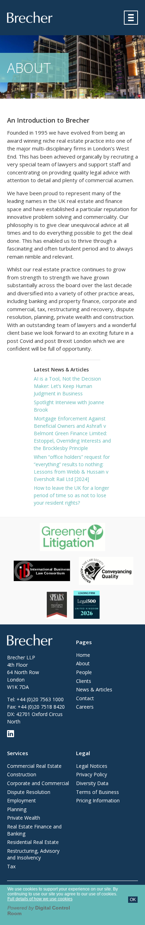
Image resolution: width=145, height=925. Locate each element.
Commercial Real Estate (34, 766)
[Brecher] (29, 17)
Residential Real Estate (33, 842)
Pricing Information (98, 800)
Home (83, 655)
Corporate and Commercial (38, 783)
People (84, 672)
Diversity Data (92, 783)
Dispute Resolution (28, 792)
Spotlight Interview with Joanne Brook (69, 406)
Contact (85, 698)
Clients (83, 681)
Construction (21, 774)
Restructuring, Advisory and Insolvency (33, 854)
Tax (11, 866)
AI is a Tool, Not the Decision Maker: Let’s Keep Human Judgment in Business (67, 386)
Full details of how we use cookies (39, 898)
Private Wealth (23, 817)
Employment (21, 800)
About (83, 663)
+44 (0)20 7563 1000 (40, 699)
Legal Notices (91, 766)
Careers (85, 706)
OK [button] (133, 899)
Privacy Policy (91, 774)
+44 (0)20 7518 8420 (41, 706)
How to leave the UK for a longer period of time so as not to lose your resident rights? (71, 495)
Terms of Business (97, 792)
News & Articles (94, 689)
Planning (16, 809)
